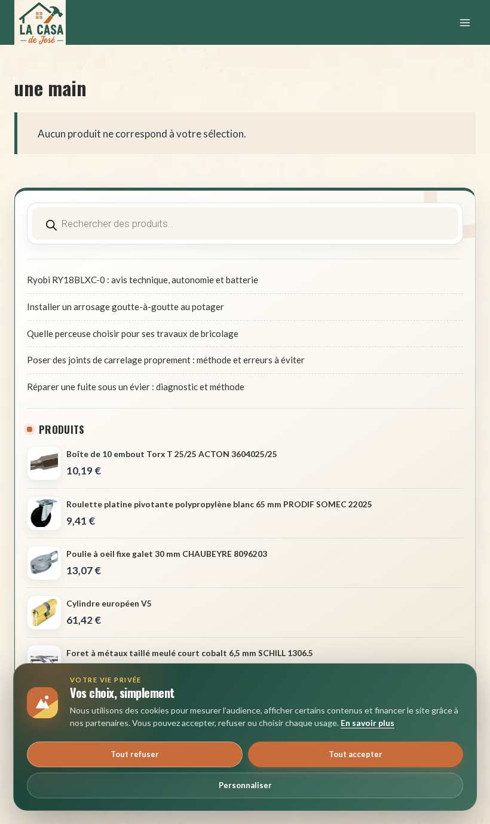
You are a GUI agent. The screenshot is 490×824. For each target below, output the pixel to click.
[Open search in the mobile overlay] (245, 223)
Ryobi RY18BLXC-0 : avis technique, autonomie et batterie (142, 279)
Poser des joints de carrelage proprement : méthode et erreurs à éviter (166, 359)
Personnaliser (245, 785)
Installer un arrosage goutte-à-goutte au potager (125, 306)
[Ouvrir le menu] (465, 22)
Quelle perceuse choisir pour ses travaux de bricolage (132, 333)
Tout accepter (355, 754)
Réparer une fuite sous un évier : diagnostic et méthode (135, 386)
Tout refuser (135, 754)
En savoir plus (367, 723)
